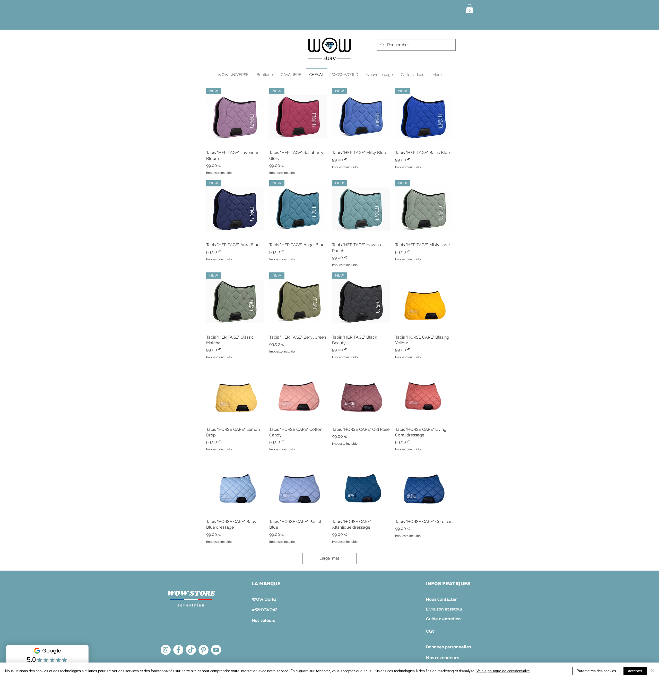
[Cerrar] (653, 671)
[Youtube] (216, 650)
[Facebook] (178, 650)
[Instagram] (166, 650)
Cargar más (329, 558)
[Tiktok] (191, 650)
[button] (469, 8)
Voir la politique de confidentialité (503, 670)
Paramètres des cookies (596, 670)
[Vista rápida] (424, 301)
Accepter (635, 670)
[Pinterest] (203, 650)
